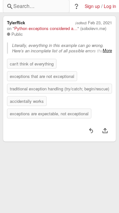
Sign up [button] (92, 6)
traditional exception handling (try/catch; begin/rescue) (59, 89)
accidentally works (27, 101)
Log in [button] (110, 6)
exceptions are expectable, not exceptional (49, 113)
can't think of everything (32, 64)
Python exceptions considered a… (45, 28)
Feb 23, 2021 (100, 23)
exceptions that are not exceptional (42, 76)
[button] (76, 6)
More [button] (107, 50)
